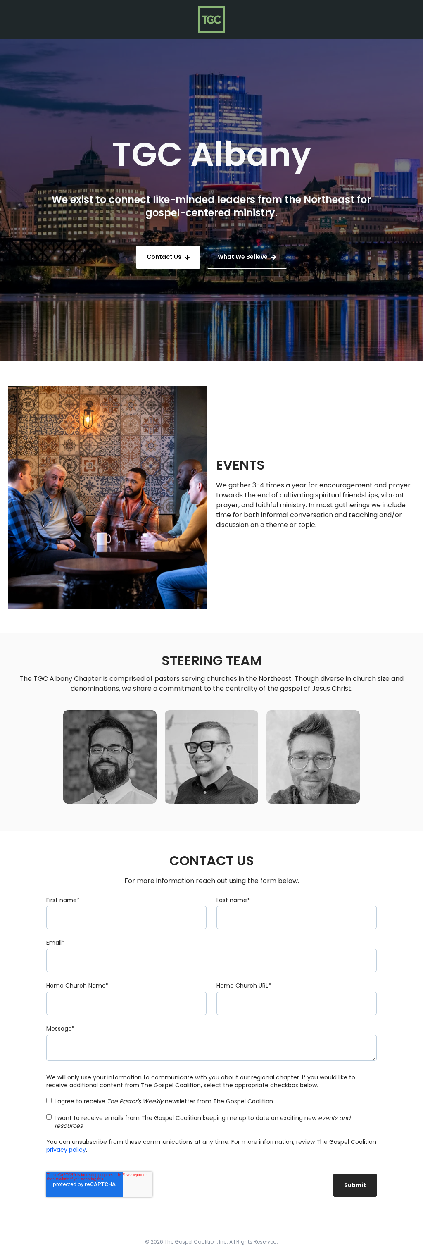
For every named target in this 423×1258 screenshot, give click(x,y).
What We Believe (243, 257)
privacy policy (66, 1150)
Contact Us (164, 257)
